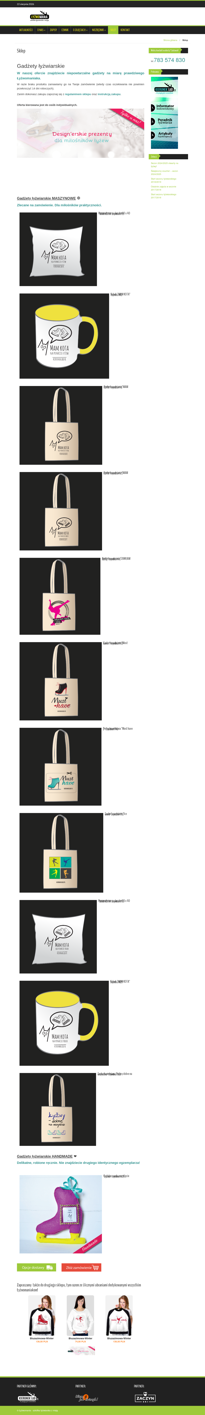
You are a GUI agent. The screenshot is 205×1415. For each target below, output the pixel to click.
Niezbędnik (98, 30)
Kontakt (125, 30)
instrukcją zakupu (109, 94)
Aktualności (26, 30)
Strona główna (170, 40)
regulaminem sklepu (78, 94)
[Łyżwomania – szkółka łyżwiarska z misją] (39, 16)
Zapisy (53, 30)
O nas (40, 30)
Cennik (64, 30)
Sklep (113, 30)
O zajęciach (79, 30)
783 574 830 (169, 60)
